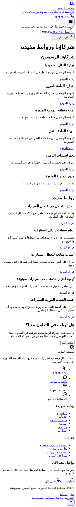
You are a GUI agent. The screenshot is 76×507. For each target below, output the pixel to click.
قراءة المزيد (67, 223)
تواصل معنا (67, 342)
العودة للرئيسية (61, 37)
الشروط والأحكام (64, 497)
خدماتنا (60, 11)
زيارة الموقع (67, 78)
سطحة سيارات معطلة (53, 445)
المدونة (44, 11)
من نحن (36, 11)
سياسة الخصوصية (43, 497)
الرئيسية (69, 11)
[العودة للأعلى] (71, 502)
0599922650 (59, 373)
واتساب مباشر (58, 381)
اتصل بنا (27, 11)
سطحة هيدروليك (57, 452)
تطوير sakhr (67, 494)
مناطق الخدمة (58, 420)
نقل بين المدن (58, 448)
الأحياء (52, 11)
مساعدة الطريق (57, 455)
